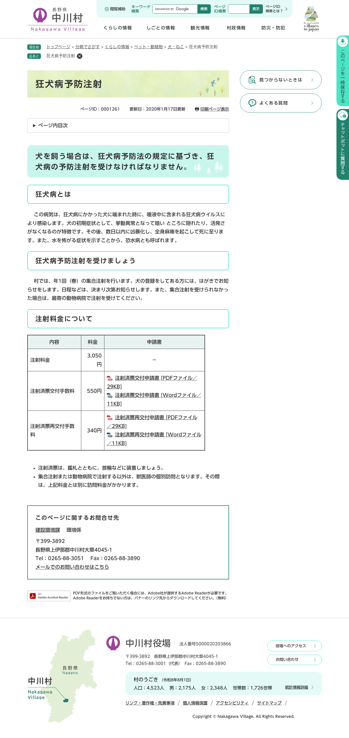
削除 (79, 56)
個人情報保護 (195, 703)
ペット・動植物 (148, 47)
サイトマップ (269, 703)
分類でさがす (87, 47)
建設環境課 (47, 529)
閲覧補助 (117, 9)
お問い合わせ (287, 659)
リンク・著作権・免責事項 (149, 703)
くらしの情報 (117, 47)
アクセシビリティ (232, 703)
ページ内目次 (53, 125)
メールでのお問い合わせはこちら (72, 566)
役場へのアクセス (291, 646)
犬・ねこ (176, 47)
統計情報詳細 (296, 687)
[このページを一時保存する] (342, 70)
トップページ (58, 47)
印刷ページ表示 (214, 109)
